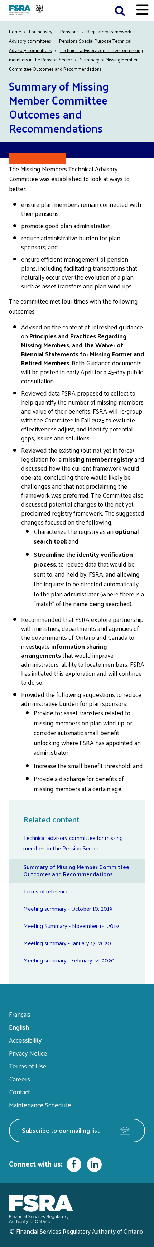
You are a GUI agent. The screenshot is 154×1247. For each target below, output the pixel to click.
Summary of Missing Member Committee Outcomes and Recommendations (76, 870)
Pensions (69, 31)
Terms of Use (28, 1066)
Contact (19, 1092)
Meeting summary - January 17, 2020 (67, 943)
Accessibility (25, 1040)
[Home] (27, 10)
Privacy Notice (28, 1053)
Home (15, 31)
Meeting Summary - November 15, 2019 (71, 925)
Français (19, 1014)
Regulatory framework (108, 31)
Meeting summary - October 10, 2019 (67, 908)
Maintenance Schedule (40, 1104)
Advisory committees (30, 41)
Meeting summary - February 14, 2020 (69, 960)
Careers (19, 1079)
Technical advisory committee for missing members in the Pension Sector (73, 842)
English (19, 1027)
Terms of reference (45, 891)
